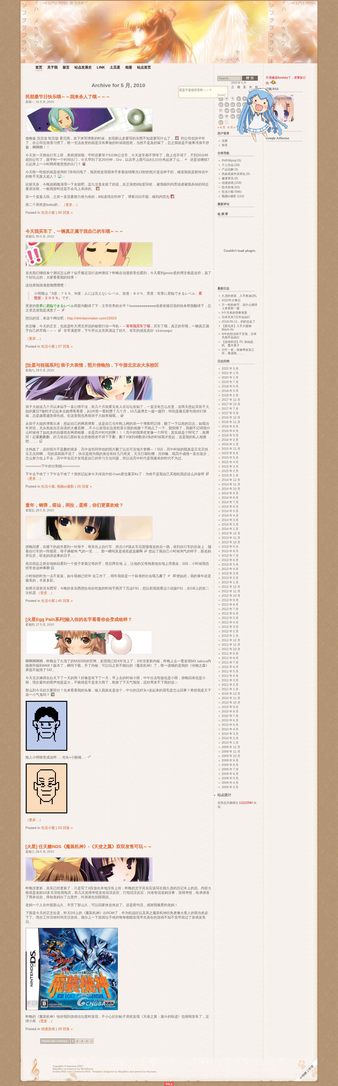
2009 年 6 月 (230, 774)
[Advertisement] (287, 218)
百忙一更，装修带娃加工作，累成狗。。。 (238, 351)
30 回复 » (65, 212)
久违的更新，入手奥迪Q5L (239, 296)
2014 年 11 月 (231, 484)
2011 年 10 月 (231, 649)
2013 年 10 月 (231, 542)
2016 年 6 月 (230, 431)
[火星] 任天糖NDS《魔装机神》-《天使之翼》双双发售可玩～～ (88, 846)
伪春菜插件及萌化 (233, 174)
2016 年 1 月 (230, 444)
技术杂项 (228, 187)
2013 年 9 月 (230, 546)
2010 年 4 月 (230, 729)
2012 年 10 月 (231, 595)
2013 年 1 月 (230, 582)
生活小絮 (48, 212)
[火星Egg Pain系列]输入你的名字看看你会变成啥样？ (78, 619)
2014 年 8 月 (230, 497)
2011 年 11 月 (231, 644)
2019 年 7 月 (230, 382)
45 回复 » (65, 601)
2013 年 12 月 (231, 533)
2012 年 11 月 (231, 591)
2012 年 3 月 (230, 627)
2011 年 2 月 (230, 684)
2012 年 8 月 (230, 604)
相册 (128, 67)
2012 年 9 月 (230, 600)
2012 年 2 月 (230, 631)
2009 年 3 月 (230, 787)
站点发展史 (83, 67)
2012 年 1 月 (230, 635)
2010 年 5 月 (230, 725)
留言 (66, 67)
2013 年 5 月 (230, 564)
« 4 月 (221, 127)
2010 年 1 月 (230, 742)
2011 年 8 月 (230, 658)
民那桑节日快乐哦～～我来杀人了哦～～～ (67, 96)
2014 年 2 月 (230, 524)
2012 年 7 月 (230, 609)
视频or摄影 (65, 486)
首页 (38, 67)
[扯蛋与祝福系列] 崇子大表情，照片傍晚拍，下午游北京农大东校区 (92, 365)
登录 (225, 145)
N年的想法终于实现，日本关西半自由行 (239, 335)
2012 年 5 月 (230, 618)
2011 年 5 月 (230, 671)
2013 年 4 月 (230, 569)
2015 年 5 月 (230, 457)
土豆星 (115, 67)
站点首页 (144, 67)
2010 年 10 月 (231, 702)
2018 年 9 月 (230, 386)
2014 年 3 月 (230, 520)
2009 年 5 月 (230, 778)
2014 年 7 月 (230, 502)
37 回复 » (65, 346)
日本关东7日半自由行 (236, 317)
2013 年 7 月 (230, 555)
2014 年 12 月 (231, 480)
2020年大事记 (231, 300)
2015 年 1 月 (230, 475)
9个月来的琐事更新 (234, 312)
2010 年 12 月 (231, 693)
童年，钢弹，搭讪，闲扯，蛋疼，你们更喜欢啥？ (74, 505)
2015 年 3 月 (230, 466)
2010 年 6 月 (230, 720)
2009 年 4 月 (230, 782)
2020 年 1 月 (230, 377)
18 (226, 110)
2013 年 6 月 (230, 560)
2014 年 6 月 (230, 506)
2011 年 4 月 (230, 676)
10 (220, 104)
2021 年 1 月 (230, 373)
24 (220, 116)
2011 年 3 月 (230, 680)
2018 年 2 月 (230, 395)
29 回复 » (65, 1029)
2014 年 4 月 (230, 515)
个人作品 (228, 165)
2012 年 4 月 (230, 622)
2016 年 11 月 (231, 422)
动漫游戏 (48, 1029)
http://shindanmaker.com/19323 (92, 318)
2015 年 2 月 (230, 471)
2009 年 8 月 (230, 765)
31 (220, 122)
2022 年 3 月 (230, 368)
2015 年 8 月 (230, 453)
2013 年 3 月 (230, 573)
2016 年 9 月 (230, 426)
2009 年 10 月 (231, 756)
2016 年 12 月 (231, 417)
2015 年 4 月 (230, 462)
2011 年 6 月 (230, 667)
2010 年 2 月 (230, 738)
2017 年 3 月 (230, 413)
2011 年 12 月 (231, 640)
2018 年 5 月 (230, 391)
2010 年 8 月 (230, 711)
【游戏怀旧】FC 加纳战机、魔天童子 (237, 343)
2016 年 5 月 (230, 435)
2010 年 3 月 (230, 733)
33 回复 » (65, 828)
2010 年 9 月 (230, 707)
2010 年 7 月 (230, 716)
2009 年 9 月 (230, 760)
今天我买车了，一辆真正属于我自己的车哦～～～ (74, 231)
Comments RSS (81, 1071)
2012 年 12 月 (231, 587)
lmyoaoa (71, 1066)
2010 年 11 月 (231, 698)
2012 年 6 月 (230, 613)
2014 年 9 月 (230, 493)
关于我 (52, 67)
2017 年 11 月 (231, 399)
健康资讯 (228, 178)
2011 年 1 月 (230, 689)
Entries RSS (60, 1071)
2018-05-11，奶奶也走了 (238, 321)
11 (226, 104)
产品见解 (228, 169)
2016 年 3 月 (230, 440)
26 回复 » (84, 486)
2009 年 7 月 (230, 769)
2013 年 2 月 (230, 578)
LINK (101, 67)
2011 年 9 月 (230, 653)
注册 (225, 140)
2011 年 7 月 (230, 662)
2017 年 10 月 (231, 404)
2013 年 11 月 (231, 538)
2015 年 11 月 (231, 448)
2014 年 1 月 (230, 529)
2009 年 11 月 (231, 751)
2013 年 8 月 (230, 551)
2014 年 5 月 (230, 511)
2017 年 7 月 (230, 408)
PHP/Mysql (229, 160)
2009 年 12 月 (231, 747)
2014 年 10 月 (231, 489)
